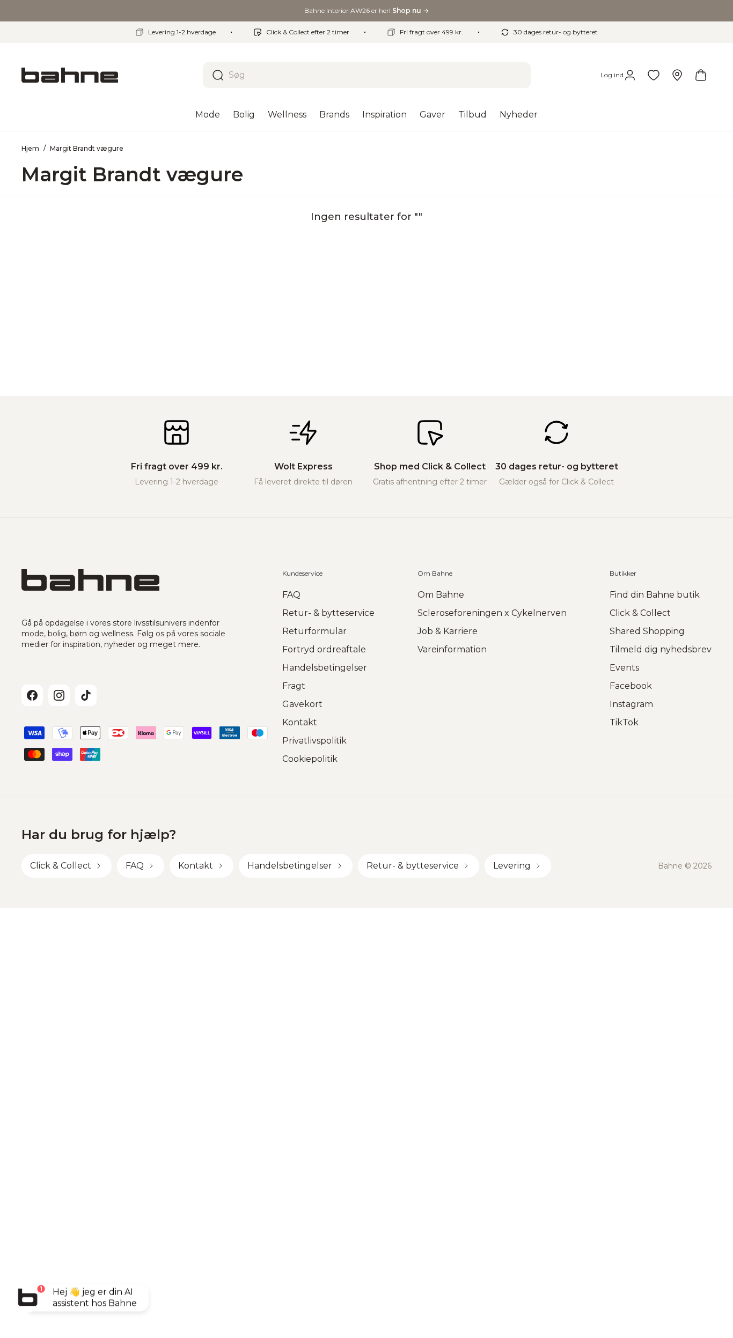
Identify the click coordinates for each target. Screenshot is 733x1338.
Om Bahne (440, 595)
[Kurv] (701, 75)
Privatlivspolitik (314, 741)
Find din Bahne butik (655, 595)
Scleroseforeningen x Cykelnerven (492, 613)
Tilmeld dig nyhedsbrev (661, 649)
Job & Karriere (447, 631)
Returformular (314, 631)
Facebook (631, 686)
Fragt (293, 686)
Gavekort (302, 704)
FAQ (291, 595)
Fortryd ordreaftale (324, 649)
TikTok (624, 722)
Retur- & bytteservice (328, 613)
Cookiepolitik (310, 759)
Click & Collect (640, 613)
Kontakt (299, 722)
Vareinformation (452, 649)
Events (624, 668)
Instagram (631, 704)
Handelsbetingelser (324, 668)
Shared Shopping (647, 631)
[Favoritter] (653, 75)
